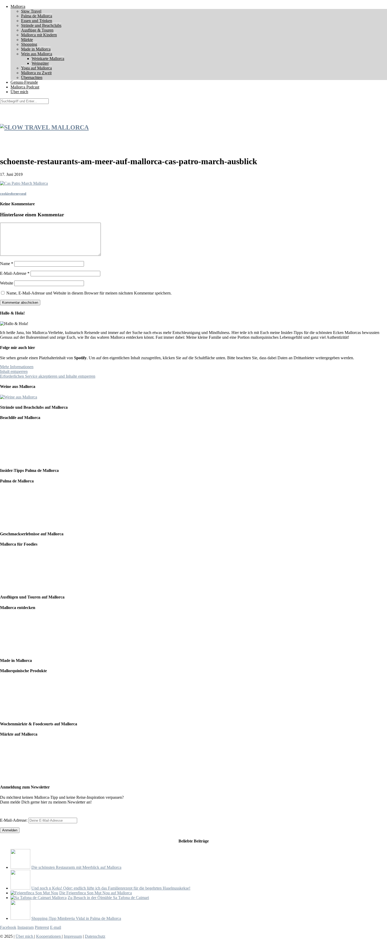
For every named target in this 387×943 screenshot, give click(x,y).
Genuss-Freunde (24, 82)
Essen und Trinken (36, 20)
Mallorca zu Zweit (36, 73)
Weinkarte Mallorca (48, 58)
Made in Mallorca (36, 49)
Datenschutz (95, 936)
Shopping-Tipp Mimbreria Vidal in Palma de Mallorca (76, 918)
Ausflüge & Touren (37, 30)
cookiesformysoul (13, 194)
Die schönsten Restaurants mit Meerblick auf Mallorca (76, 867)
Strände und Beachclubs (41, 25)
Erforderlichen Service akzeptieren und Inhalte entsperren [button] (47, 376)
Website (6, 283)
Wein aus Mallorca (36, 54)
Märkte (27, 39)
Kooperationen (49, 936)
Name (6, 263)
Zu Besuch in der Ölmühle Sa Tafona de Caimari (108, 897)
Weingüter (40, 63)
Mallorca (18, 6)
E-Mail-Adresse (14, 273)
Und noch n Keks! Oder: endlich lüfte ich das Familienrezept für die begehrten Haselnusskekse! (110, 888)
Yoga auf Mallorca (36, 68)
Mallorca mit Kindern (39, 35)
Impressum (73, 936)
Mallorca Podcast (25, 87)
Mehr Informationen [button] (16, 367)
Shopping (29, 44)
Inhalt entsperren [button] (14, 371)
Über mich (19, 91)
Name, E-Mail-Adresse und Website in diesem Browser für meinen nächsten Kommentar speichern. (89, 293)
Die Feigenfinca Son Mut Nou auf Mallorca (95, 893)
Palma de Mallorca (36, 16)
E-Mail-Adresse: (14, 820)
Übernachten (31, 77)
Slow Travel (31, 11)
